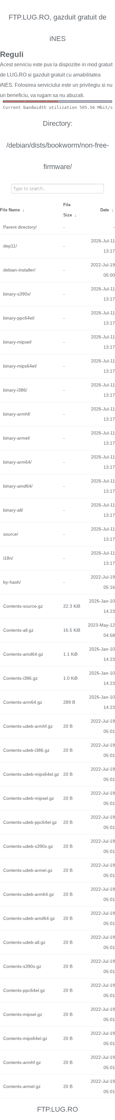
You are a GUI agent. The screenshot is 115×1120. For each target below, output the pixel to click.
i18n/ (8, 558)
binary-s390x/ (17, 293)
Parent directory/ (20, 227)
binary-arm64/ (17, 462)
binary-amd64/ (18, 486)
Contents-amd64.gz (23, 654)
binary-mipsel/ (17, 342)
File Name (10, 209)
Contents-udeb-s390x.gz (28, 846)
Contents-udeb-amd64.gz (29, 918)
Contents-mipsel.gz (22, 1014)
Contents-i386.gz (20, 678)
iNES (6, 85)
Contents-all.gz (18, 630)
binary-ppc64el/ (18, 318)
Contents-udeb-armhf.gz (28, 726)
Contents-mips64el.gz (25, 1038)
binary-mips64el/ (20, 366)
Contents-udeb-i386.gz (26, 750)
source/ (10, 534)
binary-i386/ (15, 390)
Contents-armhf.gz (22, 1062)
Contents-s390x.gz (22, 966)
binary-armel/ (16, 438)
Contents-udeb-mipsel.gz (28, 798)
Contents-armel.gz (22, 1086)
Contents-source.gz (23, 606)
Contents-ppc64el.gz (24, 990)
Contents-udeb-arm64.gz (28, 894)
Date (104, 209)
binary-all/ (13, 510)
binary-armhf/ (16, 414)
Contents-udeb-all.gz (24, 942)
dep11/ (10, 245)
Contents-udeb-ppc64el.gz (30, 822)
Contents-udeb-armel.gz (27, 870)
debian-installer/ (19, 269)
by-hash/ (12, 582)
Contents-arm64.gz (22, 702)
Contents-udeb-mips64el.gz (31, 774)
